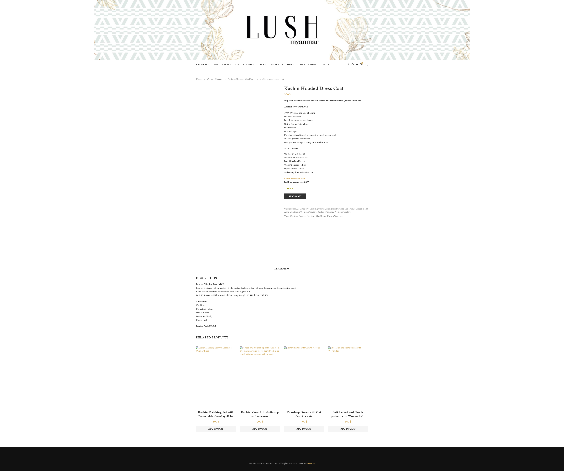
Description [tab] (282, 268)
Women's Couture (342, 212)
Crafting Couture (214, 79)
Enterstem (310, 463)
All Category (302, 208)
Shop (326, 64)
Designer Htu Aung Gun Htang (241, 79)
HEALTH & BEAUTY (225, 64)
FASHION (201, 64)
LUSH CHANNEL (308, 64)
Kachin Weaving (325, 212)
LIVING (247, 64)
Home (199, 79)
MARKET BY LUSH (281, 64)
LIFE (261, 64)
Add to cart (295, 196)
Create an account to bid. (295, 178)
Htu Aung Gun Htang (316, 216)
